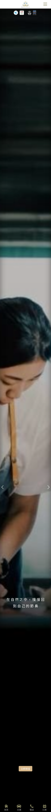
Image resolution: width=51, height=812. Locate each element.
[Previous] (3, 406)
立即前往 (25, 768)
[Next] (47, 406)
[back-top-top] (46, 799)
